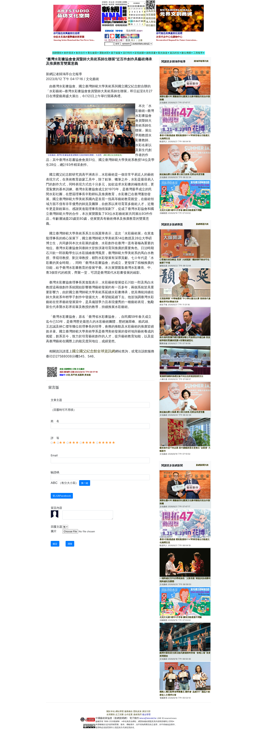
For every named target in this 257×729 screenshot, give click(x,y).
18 (134, 18)
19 (137, 18)
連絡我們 (137, 714)
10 (132, 15)
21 (142, 18)
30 (139, 9)
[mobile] (125, 36)
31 (142, 9)
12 (137, 15)
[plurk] (112, 36)
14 (142, 15)
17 (132, 18)
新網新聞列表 (202, 465)
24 (132, 21)
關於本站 (110, 711)
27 (132, 9)
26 (137, 21)
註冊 (140, 40)
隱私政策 (137, 711)
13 (139, 15)
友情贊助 (110, 714)
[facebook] (107, 36)
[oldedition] (134, 36)
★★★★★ (106, 443)
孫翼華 (81, 375)
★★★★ (88, 443)
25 (134, 21)
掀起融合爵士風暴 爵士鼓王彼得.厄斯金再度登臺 (182, 174)
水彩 (68, 375)
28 (134, 9)
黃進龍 (87, 375)
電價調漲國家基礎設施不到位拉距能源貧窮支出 (181, 376)
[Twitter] (117, 36)
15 (144, 15)
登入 (133, 40)
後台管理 (146, 714)
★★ (62, 443)
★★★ (74, 443)
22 (144, 18)
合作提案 (128, 714)
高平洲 (74, 375)
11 (134, 15)
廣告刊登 (146, 711)
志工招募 (119, 714)
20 (139, 18)
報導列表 (201, 61)
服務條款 (128, 711)
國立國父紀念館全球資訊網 (93, 351)
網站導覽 (119, 711)
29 (137, 9)
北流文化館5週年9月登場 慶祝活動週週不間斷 (181, 210)
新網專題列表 (202, 224)
